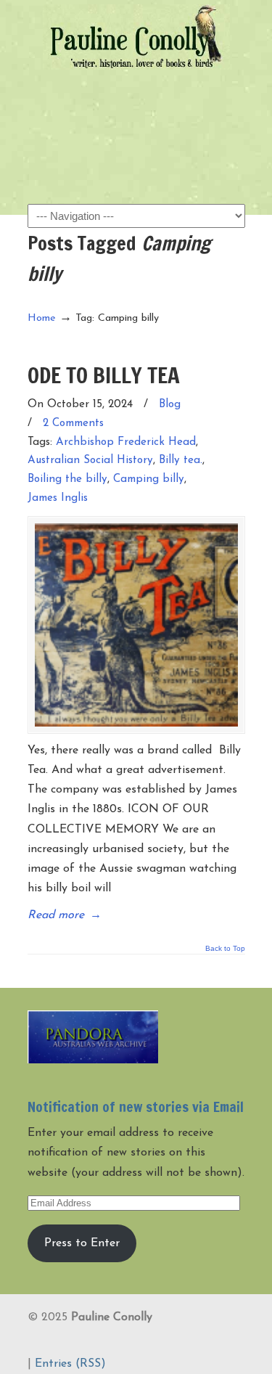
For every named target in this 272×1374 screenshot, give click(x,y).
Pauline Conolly (136, 37)
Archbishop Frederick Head (126, 442)
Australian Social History (90, 460)
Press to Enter (82, 1243)
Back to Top (225, 948)
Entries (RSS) (70, 1364)
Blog (170, 404)
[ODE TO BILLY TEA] (136, 625)
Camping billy (148, 479)
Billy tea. (180, 460)
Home (42, 318)
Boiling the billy (67, 479)
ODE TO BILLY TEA (104, 374)
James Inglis (58, 498)
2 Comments (73, 423)
